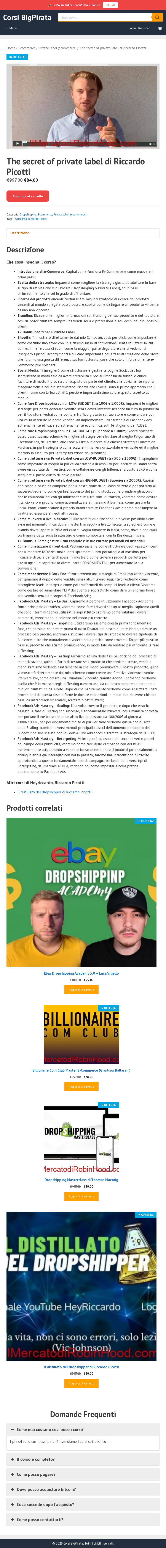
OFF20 (110, 5)
